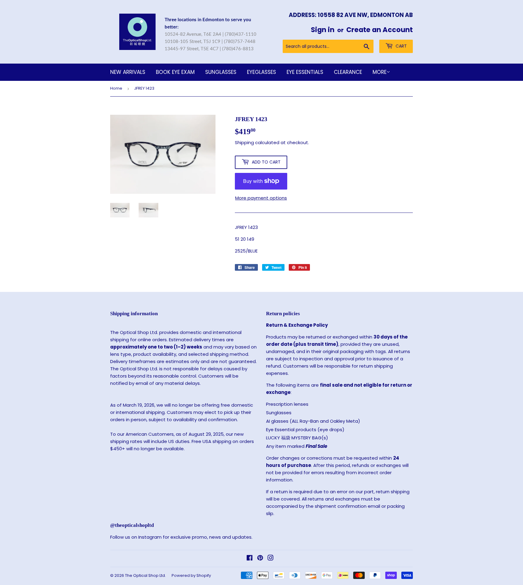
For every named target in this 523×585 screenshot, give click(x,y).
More (379, 72)
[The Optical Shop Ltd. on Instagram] (271, 558)
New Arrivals (127, 72)
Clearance (348, 72)
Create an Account (379, 30)
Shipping (244, 142)
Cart (400, 46)
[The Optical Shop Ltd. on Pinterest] (260, 558)
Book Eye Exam (175, 72)
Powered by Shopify (191, 575)
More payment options (261, 198)
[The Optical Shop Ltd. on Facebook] (249, 558)
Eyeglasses (261, 72)
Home (116, 88)
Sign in (322, 30)
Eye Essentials (305, 72)
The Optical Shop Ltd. (145, 575)
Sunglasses (220, 72)
